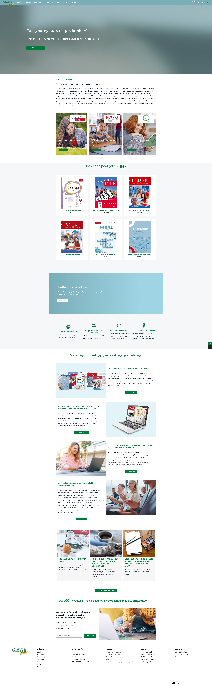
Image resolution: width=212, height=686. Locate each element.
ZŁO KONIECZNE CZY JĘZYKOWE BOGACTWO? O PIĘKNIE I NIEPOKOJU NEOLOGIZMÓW (138, 562)
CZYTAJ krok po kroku (147, 657)
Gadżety (40, 662)
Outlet (39, 664)
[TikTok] (182, 683)
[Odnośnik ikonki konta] (198, 2)
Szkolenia (40, 659)
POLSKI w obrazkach (147, 659)
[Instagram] (178, 683)
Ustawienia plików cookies (80, 662)
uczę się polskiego (65, 626)
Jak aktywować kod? (181, 654)
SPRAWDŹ (62, 300)
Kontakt (108, 659)
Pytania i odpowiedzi (181, 657)
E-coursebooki (42, 654)
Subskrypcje (41, 657)
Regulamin (75, 657)
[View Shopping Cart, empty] (193, 2)
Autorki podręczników (113, 654)
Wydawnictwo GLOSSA (113, 652)
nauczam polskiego (65, 629)
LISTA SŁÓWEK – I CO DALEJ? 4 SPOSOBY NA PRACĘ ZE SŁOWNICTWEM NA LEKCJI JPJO (73, 562)
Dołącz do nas (110, 657)
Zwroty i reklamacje (78, 652)
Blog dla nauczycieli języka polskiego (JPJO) (120, 662)
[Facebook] (169, 683)
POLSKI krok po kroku (147, 652)
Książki (39, 652)
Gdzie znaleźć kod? (181, 652)
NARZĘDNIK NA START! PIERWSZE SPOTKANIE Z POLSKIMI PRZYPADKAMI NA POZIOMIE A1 (105, 562)
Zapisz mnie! (90, 635)
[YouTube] (173, 683)
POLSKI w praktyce (146, 662)
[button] (203, 2)
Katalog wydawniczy (44, 667)
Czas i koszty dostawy (79, 654)
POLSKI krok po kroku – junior (150, 654)
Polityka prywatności (78, 659)
